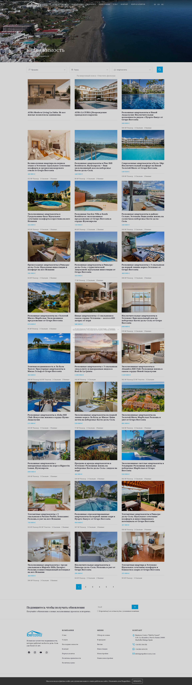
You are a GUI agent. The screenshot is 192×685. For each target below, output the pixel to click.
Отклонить (113, 681)
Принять (137, 681)
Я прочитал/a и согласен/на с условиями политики (94, 350)
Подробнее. (126, 681)
